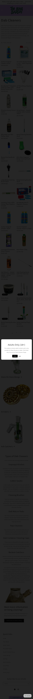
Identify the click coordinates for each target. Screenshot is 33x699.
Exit (20, 356)
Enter (15, 356)
